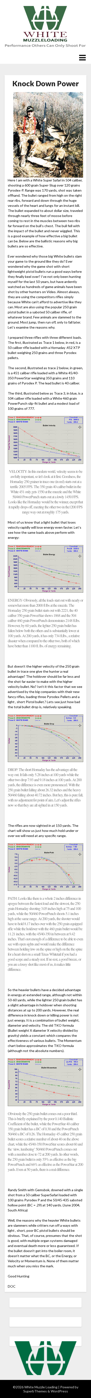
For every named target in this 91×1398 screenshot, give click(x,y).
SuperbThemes (35, 1391)
